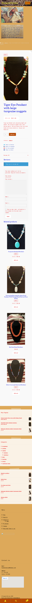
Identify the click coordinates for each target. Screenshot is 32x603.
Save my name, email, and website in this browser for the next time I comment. (15, 211)
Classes (5, 526)
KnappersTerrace (10, 3)
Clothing (4, 448)
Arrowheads (5, 446)
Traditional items (6, 463)
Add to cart (12, 134)
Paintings (4, 459)
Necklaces (6, 455)
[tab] (16, 155)
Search (16, 601)
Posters (4, 461)
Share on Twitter (10, 144)
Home (2, 42)
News (8, 521)
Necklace (6, 453)
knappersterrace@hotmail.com (9, 567)
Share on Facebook (10, 146)
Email (7, 203)
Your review (8, 179)
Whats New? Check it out (9, 528)
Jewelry (6, 42)
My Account (5, 523)
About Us (5, 517)
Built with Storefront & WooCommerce (11, 597)
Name (6, 196)
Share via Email (10, 149)
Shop (4, 514)
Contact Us (5, 519)
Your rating (8, 175)
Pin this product (10, 148)
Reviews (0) (6, 155)
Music (3, 457)
